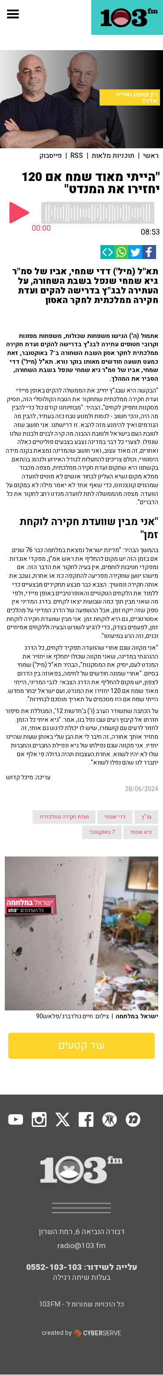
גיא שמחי (140, 832)
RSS (76, 156)
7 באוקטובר (102, 832)
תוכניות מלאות (113, 156)
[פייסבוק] (149, 252)
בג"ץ (146, 817)
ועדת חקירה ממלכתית (64, 817)
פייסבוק (51, 156)
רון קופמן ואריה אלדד (136, 98)
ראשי (151, 156)
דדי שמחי (115, 817)
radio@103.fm (81, 1245)
